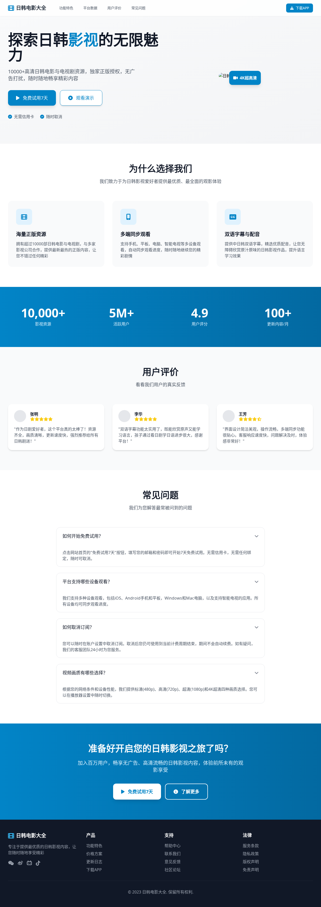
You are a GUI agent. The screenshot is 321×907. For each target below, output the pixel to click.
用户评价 (114, 8)
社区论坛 (173, 869)
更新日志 (94, 861)
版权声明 (251, 861)
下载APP (302, 8)
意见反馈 (173, 861)
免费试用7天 (35, 98)
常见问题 (138, 8)
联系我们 (173, 853)
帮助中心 (173, 845)
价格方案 (94, 853)
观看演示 (84, 98)
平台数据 (90, 8)
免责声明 (251, 869)
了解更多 (189, 792)
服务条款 (251, 845)
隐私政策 (251, 853)
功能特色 (66, 8)
